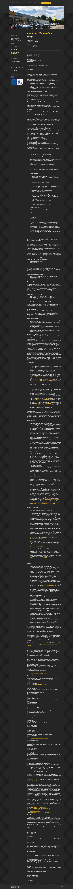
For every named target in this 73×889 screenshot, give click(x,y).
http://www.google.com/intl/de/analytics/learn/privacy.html (43, 503)
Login (62, 886)
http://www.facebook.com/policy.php (39, 807)
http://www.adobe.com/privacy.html (37, 546)
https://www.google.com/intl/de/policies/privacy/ (44, 380)
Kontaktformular (14, 53)
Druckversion (13, 886)
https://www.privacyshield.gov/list (42, 376)
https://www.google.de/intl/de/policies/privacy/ (40, 812)
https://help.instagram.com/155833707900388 (41, 808)
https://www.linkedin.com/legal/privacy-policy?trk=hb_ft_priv (43, 809)
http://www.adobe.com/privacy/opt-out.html (38, 557)
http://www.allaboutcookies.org (33, 780)
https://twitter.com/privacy (35, 811)
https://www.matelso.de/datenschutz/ (49, 585)
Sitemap (18, 886)
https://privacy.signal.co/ (48, 757)
